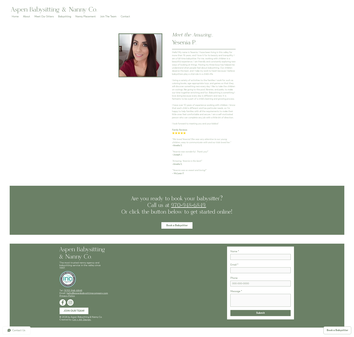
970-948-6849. (188, 205)
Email (234, 264)
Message (236, 291)
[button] (337, 330)
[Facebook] (62, 302)
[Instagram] (70, 302)
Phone (234, 278)
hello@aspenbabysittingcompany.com (87, 293)
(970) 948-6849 (73, 290)
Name (234, 251)
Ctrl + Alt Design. (81, 319)
